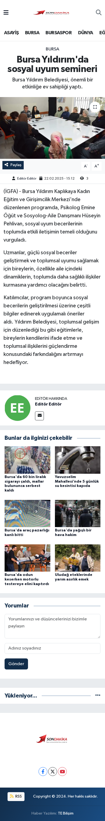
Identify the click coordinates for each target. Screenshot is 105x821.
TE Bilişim (66, 813)
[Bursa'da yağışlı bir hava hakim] (78, 513)
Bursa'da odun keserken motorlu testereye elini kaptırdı (27, 579)
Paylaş (16, 165)
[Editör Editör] (17, 408)
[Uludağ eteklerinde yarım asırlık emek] (78, 557)
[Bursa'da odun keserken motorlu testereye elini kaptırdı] (27, 557)
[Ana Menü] (6, 13)
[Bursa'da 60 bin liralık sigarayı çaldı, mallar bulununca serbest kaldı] (27, 460)
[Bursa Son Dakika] (52, 12)
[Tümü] (97, 695)
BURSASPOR (59, 32)
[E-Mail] (39, 415)
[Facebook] (42, 771)
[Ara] (99, 13)
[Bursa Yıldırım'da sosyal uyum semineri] (52, 128)
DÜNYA (85, 32)
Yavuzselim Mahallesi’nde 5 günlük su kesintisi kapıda (77, 481)
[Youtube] (62, 771)
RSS (18, 796)
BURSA (32, 32)
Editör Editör (26, 178)
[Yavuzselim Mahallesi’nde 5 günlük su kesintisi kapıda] (78, 460)
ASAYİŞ (11, 32)
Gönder (16, 664)
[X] (52, 771)
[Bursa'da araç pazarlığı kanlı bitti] (27, 513)
